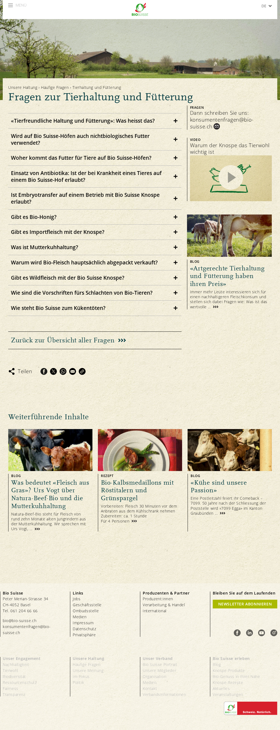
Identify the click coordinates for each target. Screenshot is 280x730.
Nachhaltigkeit (16, 664)
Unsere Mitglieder (159, 670)
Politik (78, 682)
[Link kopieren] (82, 371)
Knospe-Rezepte (228, 682)
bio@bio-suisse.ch (19, 620)
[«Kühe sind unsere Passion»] (230, 480)
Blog (217, 664)
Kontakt (150, 688)
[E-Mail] (72, 371)
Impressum (83, 622)
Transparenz (14, 694)
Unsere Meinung (88, 670)
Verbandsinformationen (164, 694)
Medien (80, 616)
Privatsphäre (84, 634)
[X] (53, 371)
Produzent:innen (158, 598)
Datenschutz (84, 628)
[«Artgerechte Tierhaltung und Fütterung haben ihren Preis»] (229, 262)
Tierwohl (10, 670)
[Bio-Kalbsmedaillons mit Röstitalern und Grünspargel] (140, 480)
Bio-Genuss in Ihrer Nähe (236, 676)
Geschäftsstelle (87, 604)
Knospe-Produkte (229, 670)
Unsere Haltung (22, 87)
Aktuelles (221, 688)
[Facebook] (43, 371)
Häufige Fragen (55, 87)
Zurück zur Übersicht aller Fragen (63, 340)
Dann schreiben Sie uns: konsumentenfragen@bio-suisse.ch (221, 120)
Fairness (10, 688)
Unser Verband (158, 658)
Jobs (76, 598)
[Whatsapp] (63, 371)
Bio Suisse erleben (231, 658)
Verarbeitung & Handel (164, 604)
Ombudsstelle (86, 610)
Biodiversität (14, 676)
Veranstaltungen (228, 694)
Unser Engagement (22, 658)
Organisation (154, 676)
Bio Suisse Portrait (160, 664)
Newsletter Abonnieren (245, 604)
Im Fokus (81, 676)
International (155, 610)
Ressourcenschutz (20, 682)
